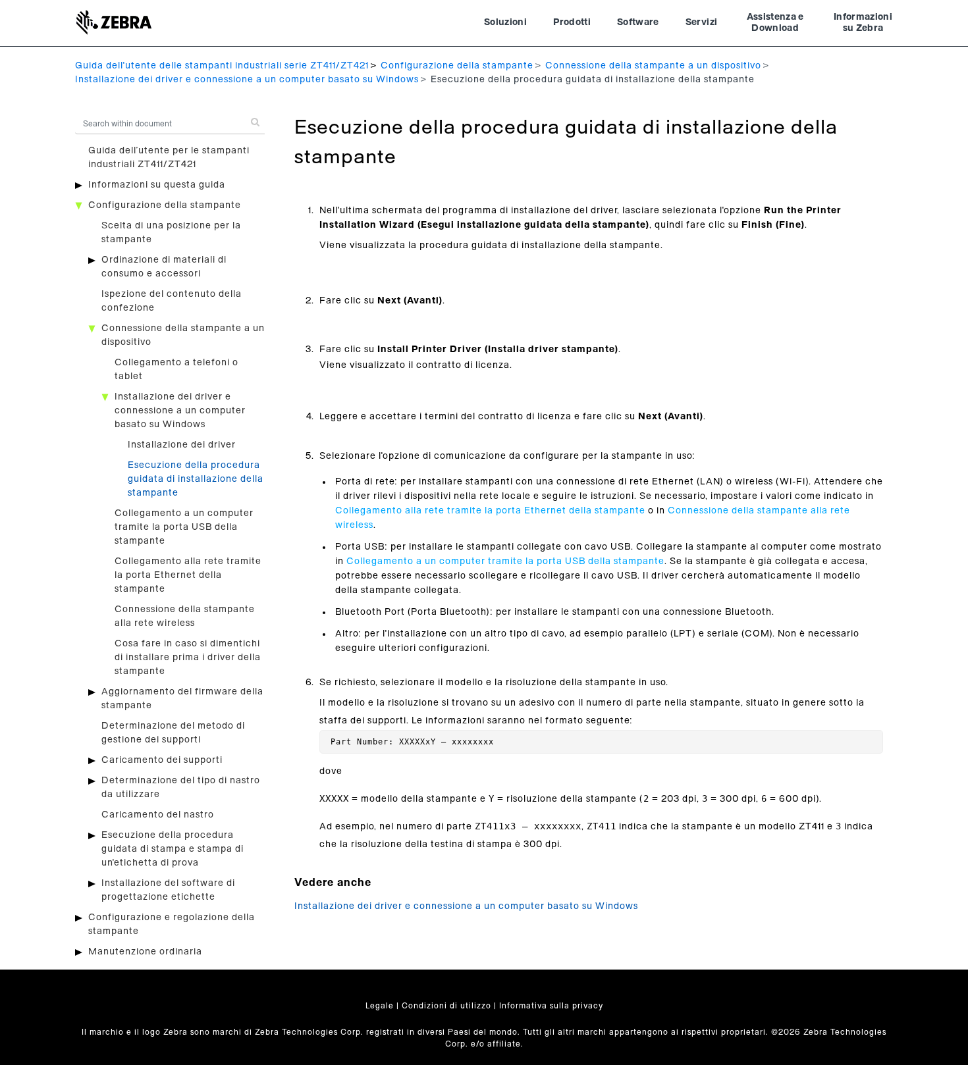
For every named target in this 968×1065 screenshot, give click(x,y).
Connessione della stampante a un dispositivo (653, 65)
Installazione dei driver (182, 445)
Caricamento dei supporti (162, 760)
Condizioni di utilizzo (446, 1006)
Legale (379, 1006)
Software (638, 22)
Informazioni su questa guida (156, 185)
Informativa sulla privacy (551, 1006)
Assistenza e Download (775, 23)
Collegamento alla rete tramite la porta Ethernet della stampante (188, 575)
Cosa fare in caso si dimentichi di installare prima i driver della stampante (188, 657)
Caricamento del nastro (157, 814)
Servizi (701, 22)
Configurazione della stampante (457, 65)
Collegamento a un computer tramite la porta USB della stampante (184, 527)
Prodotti (572, 22)
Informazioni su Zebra (863, 23)
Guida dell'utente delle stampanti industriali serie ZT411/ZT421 (222, 65)
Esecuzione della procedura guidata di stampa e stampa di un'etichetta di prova (172, 849)
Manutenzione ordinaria (145, 951)
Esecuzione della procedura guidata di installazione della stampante (195, 479)
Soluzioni (505, 22)
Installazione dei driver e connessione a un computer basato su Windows (247, 79)
